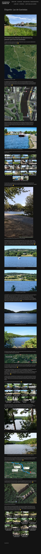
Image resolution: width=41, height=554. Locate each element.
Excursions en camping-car (6, 2)
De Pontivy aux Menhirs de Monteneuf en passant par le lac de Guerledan (18, 38)
